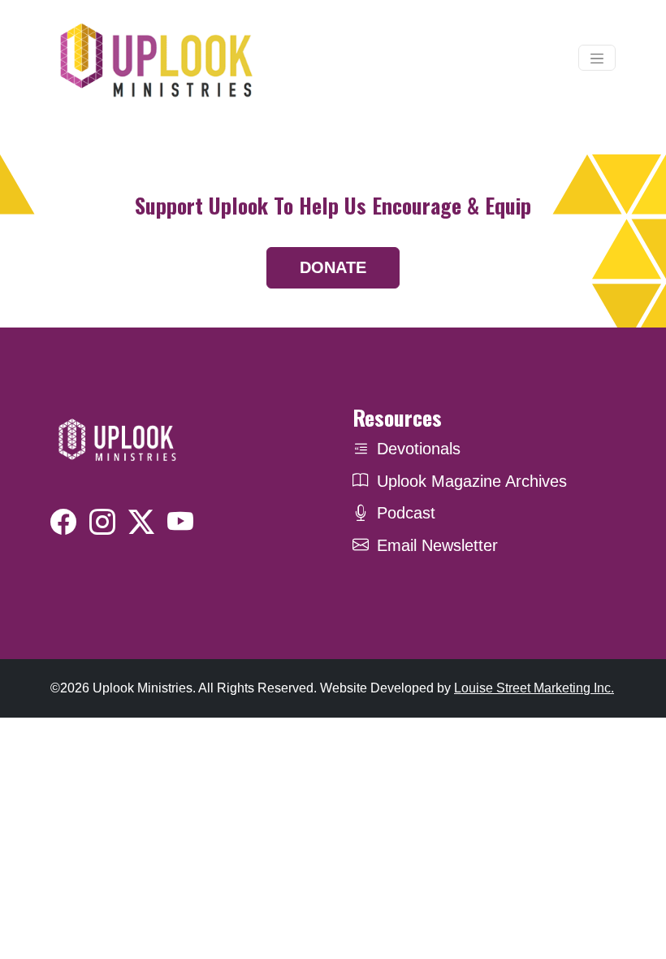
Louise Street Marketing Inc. (534, 688)
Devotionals (419, 449)
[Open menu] (597, 58)
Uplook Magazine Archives (472, 481)
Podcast (406, 513)
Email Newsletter (437, 545)
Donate (333, 267)
